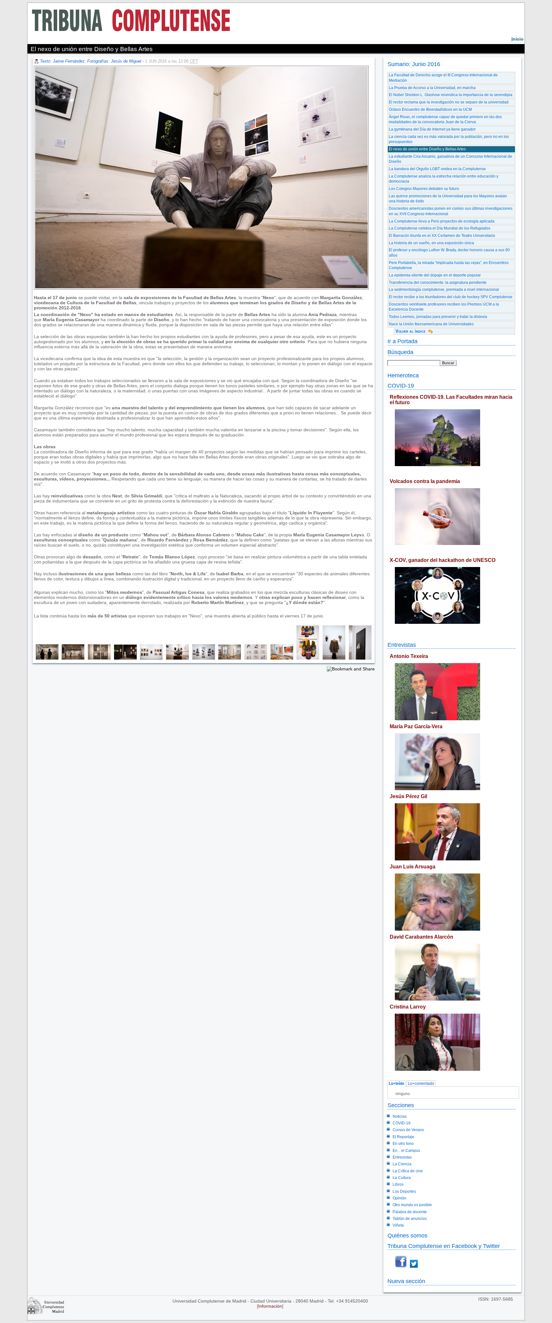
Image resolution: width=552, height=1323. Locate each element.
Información (270, 1306)
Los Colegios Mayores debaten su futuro (424, 188)
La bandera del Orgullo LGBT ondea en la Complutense (437, 169)
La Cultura (402, 1178)
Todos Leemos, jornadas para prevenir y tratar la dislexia (438, 316)
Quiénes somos (407, 1235)
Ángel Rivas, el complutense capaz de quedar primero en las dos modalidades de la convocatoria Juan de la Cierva (445, 120)
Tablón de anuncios (410, 1218)
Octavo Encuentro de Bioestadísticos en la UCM (430, 109)
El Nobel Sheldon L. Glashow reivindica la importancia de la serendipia (450, 95)
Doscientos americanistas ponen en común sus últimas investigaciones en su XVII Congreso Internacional (450, 211)
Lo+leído (396, 1084)
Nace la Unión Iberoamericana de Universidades (431, 324)
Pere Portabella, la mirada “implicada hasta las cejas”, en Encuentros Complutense (449, 265)
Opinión (399, 1198)
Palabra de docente (410, 1212)
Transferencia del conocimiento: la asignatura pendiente (438, 282)
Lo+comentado (421, 1084)
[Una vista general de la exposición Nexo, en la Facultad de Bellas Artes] (46, 658)
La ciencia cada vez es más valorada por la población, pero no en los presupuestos (449, 139)
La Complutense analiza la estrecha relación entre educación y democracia (443, 179)
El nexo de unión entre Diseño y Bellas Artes (427, 149)
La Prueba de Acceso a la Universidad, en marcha (432, 88)
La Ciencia (402, 1164)
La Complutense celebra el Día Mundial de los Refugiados (439, 228)
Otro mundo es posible (412, 1205)
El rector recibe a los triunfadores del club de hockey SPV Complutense (450, 297)
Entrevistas (401, 644)
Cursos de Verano (408, 1130)
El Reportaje (403, 1137)
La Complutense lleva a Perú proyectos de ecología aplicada (441, 221)
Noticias (400, 1116)
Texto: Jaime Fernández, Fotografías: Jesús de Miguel (90, 61)
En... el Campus (406, 1150)
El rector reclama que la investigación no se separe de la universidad (449, 102)
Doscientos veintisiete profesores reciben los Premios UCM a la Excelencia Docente (444, 307)
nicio (517, 39)
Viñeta (398, 1225)
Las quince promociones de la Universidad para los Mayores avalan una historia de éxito (448, 199)
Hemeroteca (403, 375)
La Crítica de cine (408, 1171)
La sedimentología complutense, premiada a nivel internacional (444, 289)
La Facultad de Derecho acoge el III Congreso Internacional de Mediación (443, 78)
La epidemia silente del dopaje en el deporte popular (435, 275)
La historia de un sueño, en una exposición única (431, 243)
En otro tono (403, 1143)
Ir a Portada (402, 341)
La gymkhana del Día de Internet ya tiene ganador (432, 129)
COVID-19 (400, 385)
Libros (398, 1184)
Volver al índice (410, 331)
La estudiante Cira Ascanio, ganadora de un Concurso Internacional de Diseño (450, 159)
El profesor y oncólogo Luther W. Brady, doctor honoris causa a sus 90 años (449, 253)
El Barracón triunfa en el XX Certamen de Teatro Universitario (442, 235)
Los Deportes (404, 1191)
